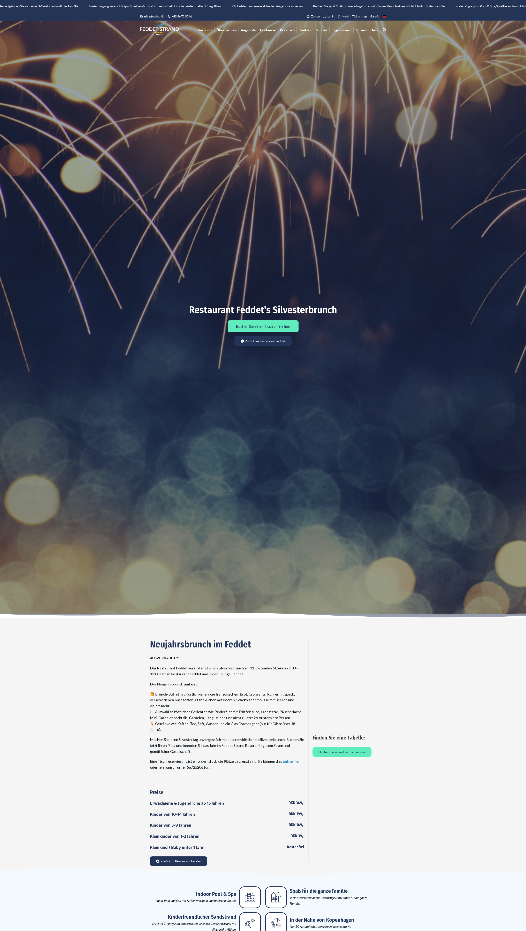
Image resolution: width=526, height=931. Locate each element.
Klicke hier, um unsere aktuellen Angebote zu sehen (204, 6)
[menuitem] (384, 16)
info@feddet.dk (154, 16)
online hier (291, 761)
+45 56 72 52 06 (182, 16)
